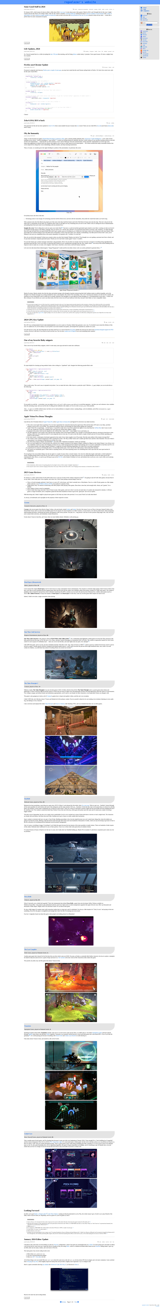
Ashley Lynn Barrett (70, 1035)
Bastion (30, 1034)
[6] (29, 1035)
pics (113, 51)
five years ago (85, 805)
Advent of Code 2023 (56, 1264)
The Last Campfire (30, 949)
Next (75, 1302)
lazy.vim (35, 1261)
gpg (106, 322)
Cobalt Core (28, 1134)
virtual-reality (111, 419)
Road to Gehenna (60, 703)
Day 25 (64, 1264)
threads (144, 40)
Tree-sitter (38, 1257)
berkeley (87, 51)
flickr (144, 48)
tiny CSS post (54, 54)
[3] (92, 243)
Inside (74, 509)
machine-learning (108, 135)
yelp (144, 45)
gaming (95, 9)
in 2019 (90, 1244)
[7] (47, 1213)
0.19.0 (53, 125)
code (104, 342)
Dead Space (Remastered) (32, 582)
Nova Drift (27, 896)
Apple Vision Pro (48, 421)
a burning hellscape (70, 13)
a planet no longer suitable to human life (45, 15)
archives (145, 15)
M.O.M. (60, 457)
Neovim (56, 1244)
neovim (107, 1241)
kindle (99, 9)
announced (87, 138)
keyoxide (145, 41)
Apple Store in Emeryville (63, 421)
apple (93, 135)
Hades (48, 1034)
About (144, 7)
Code (144, 9)
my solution (45, 1264)
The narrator (61, 957)
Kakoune (97, 1246)
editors (103, 1241)
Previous (63, 1302)
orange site (145, 50)
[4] (101, 247)
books (76, 9)
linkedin (145, 47)
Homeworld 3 (42, 1214)
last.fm (144, 52)
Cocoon (26, 502)
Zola (49, 125)
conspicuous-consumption (83, 9)
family (144, 57)
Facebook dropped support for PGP (103, 329)
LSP (33, 1257)
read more (26, 43)
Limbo (68, 509)
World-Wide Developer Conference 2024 (53, 138)
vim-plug (29, 1261)
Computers (146, 10)
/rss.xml (99, 125)
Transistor (27, 1026)
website (112, 123)
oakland (105, 51)
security (109, 322)
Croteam (49, 696)
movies (106, 9)
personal (109, 51)
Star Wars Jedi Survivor (32, 632)
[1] (56, 139)
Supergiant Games (97, 1032)
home (99, 51)
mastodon (145, 31)
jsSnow (75, 54)
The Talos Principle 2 (31, 683)
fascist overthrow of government (95, 13)
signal (144, 36)
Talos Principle (49, 703)
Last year (62, 12)
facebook (145, 38)
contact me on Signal (69, 331)
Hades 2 (36, 1214)
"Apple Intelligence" (96, 138)
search (150, 24)
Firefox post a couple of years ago (52, 70)
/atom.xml (110, 125)
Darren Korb (59, 1035)
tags (144, 17)
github (144, 33)
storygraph (145, 54)
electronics (91, 9)
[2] (62, 227)
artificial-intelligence (100, 135)
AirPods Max (97, 428)
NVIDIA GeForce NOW (45, 484)
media (103, 9)
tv (113, 9)
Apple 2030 (41, 312)
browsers (106, 67)
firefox (110, 67)
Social (150, 29)
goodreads (145, 55)
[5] (71, 647)
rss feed (144, 18)
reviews (110, 9)
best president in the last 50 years (79, 15)
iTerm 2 (76, 1264)
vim (113, 1241)
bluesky (145, 34)
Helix (67, 1246)
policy (157, 1306)
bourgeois (92, 51)
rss (77, 125)
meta (109, 123)
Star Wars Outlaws (53, 1214)
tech (113, 67)
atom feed (145, 20)
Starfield (27, 799)
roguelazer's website (80, 2)
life (102, 51)
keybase (145, 43)
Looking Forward (31, 1210)
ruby (107, 342)
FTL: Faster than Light (56, 1142)
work (113, 342)
